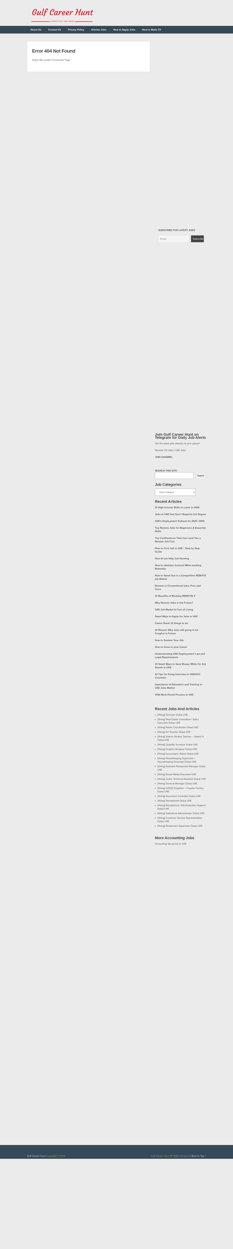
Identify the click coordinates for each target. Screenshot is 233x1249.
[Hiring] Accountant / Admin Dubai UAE (178, 753)
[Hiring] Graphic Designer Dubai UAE (177, 749)
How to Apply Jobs (124, 29)
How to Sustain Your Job (169, 640)
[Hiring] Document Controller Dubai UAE (179, 796)
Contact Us (54, 29)
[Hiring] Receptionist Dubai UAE (174, 800)
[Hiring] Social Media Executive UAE (176, 774)
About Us (35, 29)
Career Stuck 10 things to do (171, 623)
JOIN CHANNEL (164, 457)
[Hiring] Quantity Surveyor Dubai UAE (177, 744)
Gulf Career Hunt (36, 1156)
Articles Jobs (98, 29)
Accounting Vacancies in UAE (170, 843)
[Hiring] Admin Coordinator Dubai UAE (177, 727)
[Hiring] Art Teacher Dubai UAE (174, 732)
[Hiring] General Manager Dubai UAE (177, 783)
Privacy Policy (76, 29)
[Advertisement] (116, 1182)
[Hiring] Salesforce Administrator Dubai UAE (181, 813)
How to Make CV (151, 29)
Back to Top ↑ (199, 1156)
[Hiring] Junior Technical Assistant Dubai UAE (181, 779)
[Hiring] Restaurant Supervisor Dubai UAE (179, 825)
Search (200, 475)
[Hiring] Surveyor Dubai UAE (172, 714)
